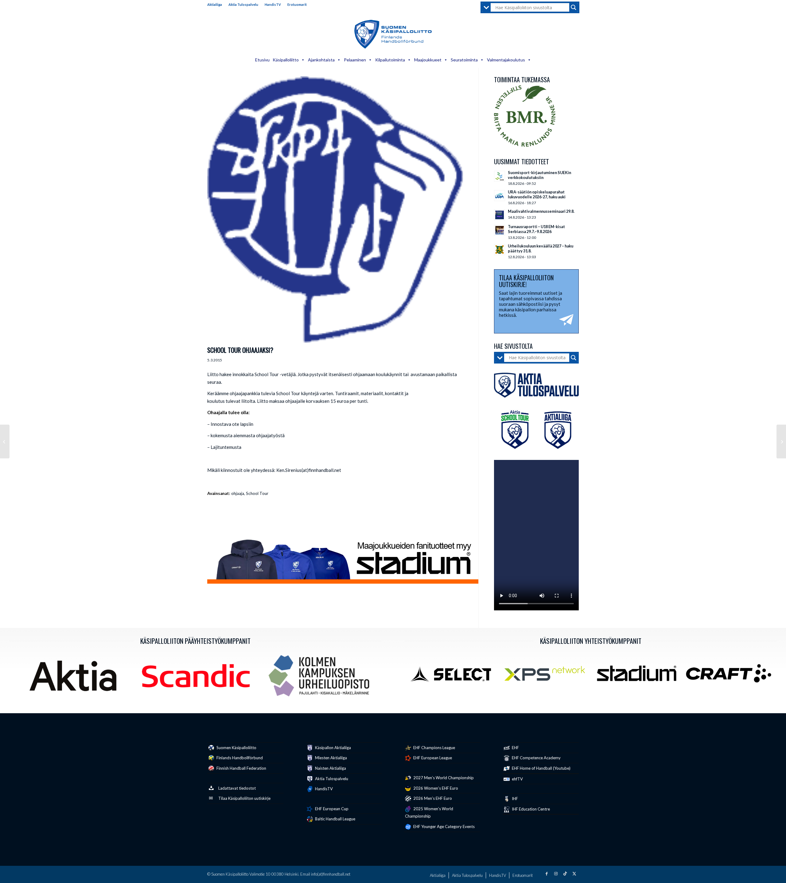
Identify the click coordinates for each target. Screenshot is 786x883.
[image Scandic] (198, 678)
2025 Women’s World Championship (429, 812)
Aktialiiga (214, 4)
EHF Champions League (433, 747)
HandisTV (273, 4)
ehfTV (517, 778)
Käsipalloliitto (286, 59)
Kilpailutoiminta (390, 59)
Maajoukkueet (428, 59)
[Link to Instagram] (555, 873)
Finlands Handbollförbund (239, 757)
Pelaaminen (355, 59)
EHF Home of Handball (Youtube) (540, 768)
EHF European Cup (331, 808)
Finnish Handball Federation (241, 768)
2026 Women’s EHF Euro (435, 788)
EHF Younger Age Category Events (443, 826)
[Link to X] (574, 873)
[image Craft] (731, 675)
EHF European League (432, 757)
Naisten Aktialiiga (330, 768)
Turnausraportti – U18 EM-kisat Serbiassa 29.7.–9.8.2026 (536, 229)
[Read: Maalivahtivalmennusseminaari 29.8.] (499, 214)
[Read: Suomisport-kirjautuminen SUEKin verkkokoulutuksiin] (499, 176)
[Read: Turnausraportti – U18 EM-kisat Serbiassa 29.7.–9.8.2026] (499, 230)
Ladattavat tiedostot (237, 788)
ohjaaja (237, 493)
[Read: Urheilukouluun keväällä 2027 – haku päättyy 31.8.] (499, 249)
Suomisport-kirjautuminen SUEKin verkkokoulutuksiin (539, 175)
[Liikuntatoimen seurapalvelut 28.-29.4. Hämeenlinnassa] (781, 441)
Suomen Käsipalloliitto (236, 747)
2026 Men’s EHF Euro (432, 798)
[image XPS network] (547, 675)
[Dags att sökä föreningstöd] (5, 441)
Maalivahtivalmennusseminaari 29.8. (541, 211)
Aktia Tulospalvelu (243, 4)
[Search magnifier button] (573, 7)
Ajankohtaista (321, 59)
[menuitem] (216, 4)
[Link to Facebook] (546, 873)
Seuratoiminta (464, 59)
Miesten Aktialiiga (330, 757)
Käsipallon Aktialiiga (332, 747)
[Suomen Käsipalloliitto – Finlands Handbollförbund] (393, 34)
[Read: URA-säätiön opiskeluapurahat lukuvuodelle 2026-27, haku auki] (499, 195)
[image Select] (455, 675)
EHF (515, 747)
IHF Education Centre (530, 809)
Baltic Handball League (334, 818)
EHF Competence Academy (536, 757)
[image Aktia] (75, 678)
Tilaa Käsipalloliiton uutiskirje (244, 798)
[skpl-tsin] (335, 209)
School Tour (257, 493)
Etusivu (262, 59)
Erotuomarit (297, 4)
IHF (514, 798)
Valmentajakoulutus (506, 59)
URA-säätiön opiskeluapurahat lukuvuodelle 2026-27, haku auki (537, 194)
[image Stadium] (639, 675)
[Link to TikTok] (565, 873)
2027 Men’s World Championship (443, 777)
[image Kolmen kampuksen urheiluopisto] (321, 678)
